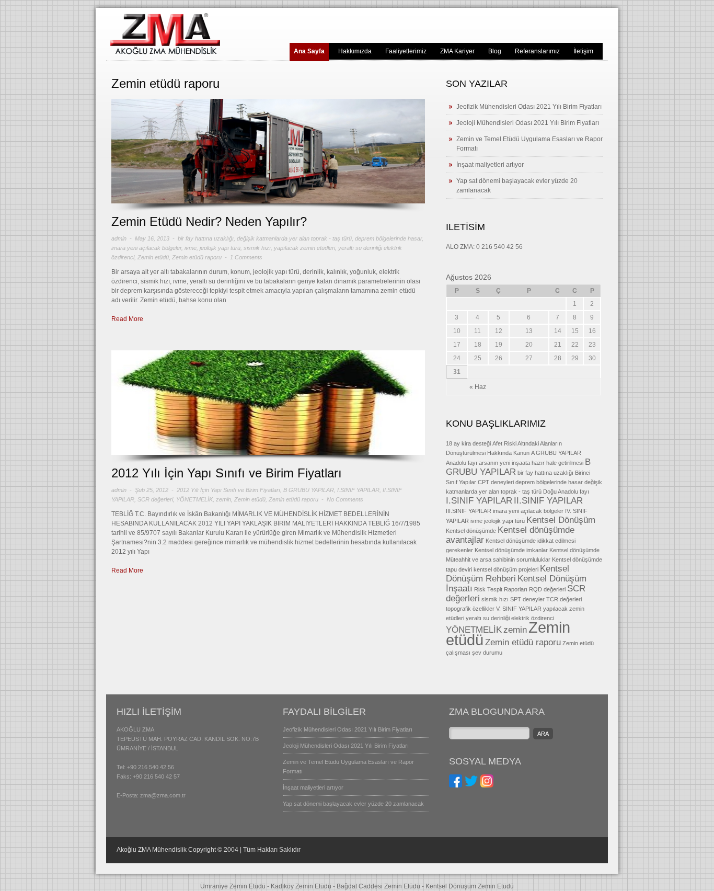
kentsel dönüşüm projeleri (506, 569)
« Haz (477, 387)
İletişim (583, 51)
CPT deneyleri (496, 482)
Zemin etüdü (153, 257)
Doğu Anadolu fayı (566, 491)
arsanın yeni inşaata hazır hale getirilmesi (531, 463)
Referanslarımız (537, 51)
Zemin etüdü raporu (197, 257)
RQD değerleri (547, 589)
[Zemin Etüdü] (165, 52)
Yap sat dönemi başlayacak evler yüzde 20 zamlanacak (353, 804)
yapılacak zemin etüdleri (304, 248)
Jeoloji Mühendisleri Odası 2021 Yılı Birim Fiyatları (527, 123)
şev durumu (487, 652)
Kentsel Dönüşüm (560, 520)
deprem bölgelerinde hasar (388, 238)
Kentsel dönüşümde (471, 531)
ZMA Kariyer (457, 51)
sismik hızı (257, 248)
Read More (127, 319)
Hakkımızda (355, 51)
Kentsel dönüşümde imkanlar (511, 550)
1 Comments (246, 257)
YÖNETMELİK (194, 499)
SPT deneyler (527, 599)
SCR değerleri (155, 499)
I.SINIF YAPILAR (358, 490)
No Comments (345, 499)
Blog (494, 51)
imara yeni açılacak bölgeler (146, 248)
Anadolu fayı (461, 463)
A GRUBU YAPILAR (556, 453)
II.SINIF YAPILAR (548, 501)
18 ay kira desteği (468, 443)
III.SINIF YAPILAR (468, 511)
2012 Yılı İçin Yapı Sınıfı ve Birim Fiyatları (226, 473)
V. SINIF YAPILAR (519, 609)
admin (118, 238)
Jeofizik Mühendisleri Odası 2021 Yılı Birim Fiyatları (529, 106)
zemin (223, 499)
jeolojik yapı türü (220, 248)
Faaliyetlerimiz (406, 51)
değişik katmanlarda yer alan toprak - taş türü (294, 238)
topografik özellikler (470, 609)
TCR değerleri (564, 599)
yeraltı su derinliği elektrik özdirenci (510, 618)
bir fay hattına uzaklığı (206, 238)
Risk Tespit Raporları (500, 589)
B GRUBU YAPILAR (308, 490)
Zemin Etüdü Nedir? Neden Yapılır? (209, 221)
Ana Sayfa (309, 51)
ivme (191, 248)
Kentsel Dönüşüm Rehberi (507, 574)
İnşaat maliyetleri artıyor (490, 164)
